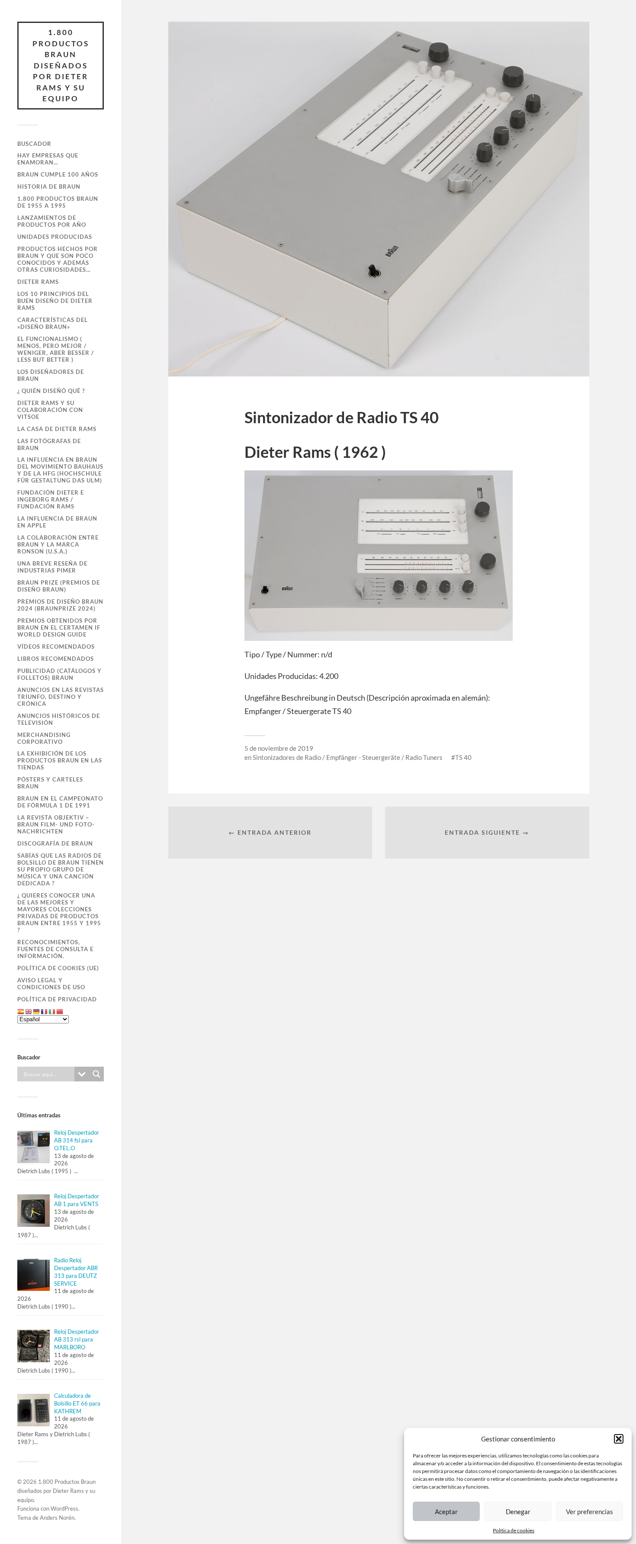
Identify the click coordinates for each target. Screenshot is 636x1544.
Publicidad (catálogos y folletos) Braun (59, 674)
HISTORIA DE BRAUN (48, 186)
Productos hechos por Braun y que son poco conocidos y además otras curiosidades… (57, 259)
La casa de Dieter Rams (56, 428)
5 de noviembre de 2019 (278, 748)
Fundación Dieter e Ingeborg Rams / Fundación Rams (50, 499)
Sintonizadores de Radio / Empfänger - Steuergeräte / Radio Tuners (348, 757)
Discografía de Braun (55, 843)
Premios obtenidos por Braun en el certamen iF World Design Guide (58, 627)
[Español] (21, 1011)
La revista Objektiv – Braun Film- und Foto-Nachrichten (56, 824)
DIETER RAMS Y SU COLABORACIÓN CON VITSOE (50, 409)
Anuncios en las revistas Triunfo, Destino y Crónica (60, 696)
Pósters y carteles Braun (50, 783)
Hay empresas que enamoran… (47, 159)
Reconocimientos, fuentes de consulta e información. (55, 949)
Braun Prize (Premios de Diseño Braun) (58, 586)
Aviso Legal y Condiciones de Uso (51, 984)
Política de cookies (513, 1530)
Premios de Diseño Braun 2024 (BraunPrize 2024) (60, 605)
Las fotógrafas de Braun (49, 444)
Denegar (518, 1511)
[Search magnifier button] (96, 1074)
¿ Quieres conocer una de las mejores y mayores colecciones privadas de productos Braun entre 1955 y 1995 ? (59, 912)
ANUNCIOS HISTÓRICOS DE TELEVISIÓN (58, 719)
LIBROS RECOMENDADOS (55, 658)
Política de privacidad (57, 999)
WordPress (64, 1508)
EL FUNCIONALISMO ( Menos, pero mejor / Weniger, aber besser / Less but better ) (55, 349)
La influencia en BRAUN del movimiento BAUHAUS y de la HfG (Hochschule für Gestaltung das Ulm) (60, 470)
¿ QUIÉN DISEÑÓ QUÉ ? (51, 390)
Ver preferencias (589, 1511)
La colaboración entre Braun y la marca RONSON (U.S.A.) (58, 544)
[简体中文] (60, 1011)
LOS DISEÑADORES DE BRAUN (50, 375)
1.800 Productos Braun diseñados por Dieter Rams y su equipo (60, 65)
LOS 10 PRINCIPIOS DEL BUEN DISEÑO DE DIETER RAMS (55, 300)
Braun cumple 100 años (57, 174)
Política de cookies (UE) (58, 968)
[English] (29, 1011)
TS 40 (463, 757)
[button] (618, 1439)
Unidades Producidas (54, 236)
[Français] (44, 1011)
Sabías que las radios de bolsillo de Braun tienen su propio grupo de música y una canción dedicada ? (60, 869)
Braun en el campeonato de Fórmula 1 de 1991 (60, 802)
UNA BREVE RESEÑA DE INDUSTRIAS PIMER (52, 567)
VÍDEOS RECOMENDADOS (56, 646)
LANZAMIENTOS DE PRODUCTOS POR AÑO (51, 221)
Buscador (34, 143)
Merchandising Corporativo (44, 738)
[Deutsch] (37, 1011)
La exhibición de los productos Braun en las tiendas (59, 760)
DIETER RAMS (38, 281)
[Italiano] (52, 1011)
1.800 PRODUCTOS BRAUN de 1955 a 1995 (57, 202)
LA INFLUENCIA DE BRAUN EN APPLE (57, 522)
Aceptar (446, 1511)
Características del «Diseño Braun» (52, 323)
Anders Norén (57, 1517)
